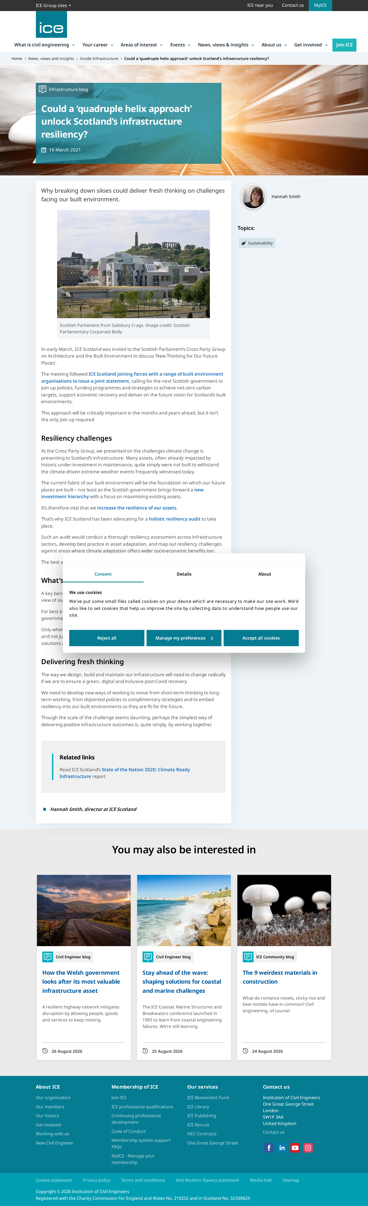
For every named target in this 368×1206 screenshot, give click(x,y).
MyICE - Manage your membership (133, 1159)
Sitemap (291, 1180)
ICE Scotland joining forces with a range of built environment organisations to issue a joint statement (132, 377)
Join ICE (344, 45)
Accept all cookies (261, 638)
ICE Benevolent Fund (208, 1097)
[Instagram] (308, 1147)
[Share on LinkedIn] (8, 592)
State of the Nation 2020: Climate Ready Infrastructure (125, 773)
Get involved (308, 45)
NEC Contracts (202, 1134)
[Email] (8, 620)
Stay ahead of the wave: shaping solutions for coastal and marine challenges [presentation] (182, 981)
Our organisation (53, 1097)
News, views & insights (223, 45)
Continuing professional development (136, 1119)
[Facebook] (269, 1147)
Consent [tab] (103, 574)
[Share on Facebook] (8, 578)
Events (177, 45)
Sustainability (260, 243)
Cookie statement (54, 1180)
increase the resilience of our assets (136, 508)
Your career (95, 45)
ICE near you (260, 5)
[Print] (8, 634)
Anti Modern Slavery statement (207, 1180)
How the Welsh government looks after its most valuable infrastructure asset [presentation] (81, 981)
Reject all (106, 638)
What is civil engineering (41, 45)
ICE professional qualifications (142, 1107)
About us (271, 45)
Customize (184, 638)
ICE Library (198, 1107)
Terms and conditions (143, 1180)
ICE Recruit (198, 1125)
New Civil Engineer (55, 1143)
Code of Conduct (129, 1131)
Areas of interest (139, 45)
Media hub (261, 1180)
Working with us (52, 1134)
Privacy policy (96, 1180)
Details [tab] (184, 574)
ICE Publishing (201, 1116)
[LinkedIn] (282, 1147)
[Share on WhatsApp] (8, 606)
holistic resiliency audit (174, 519)
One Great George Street (212, 1143)
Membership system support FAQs (141, 1143)
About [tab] (264, 574)
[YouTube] (295, 1147)
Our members (50, 1107)
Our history (47, 1116)
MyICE (320, 5)
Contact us (293, 5)
